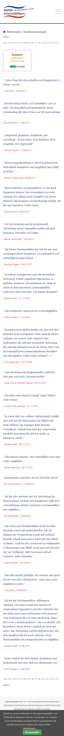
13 (9, 42)
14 (4, 42)
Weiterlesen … (30, 728)
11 (19, 42)
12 (14, 42)
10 (24, 42)
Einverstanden (32, 732)
